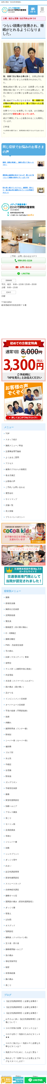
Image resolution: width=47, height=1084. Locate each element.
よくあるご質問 (12, 457)
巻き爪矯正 (10, 475)
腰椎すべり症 (11, 896)
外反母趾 (9, 675)
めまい (8, 866)
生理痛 (8, 770)
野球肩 (8, 776)
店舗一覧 (9, 505)
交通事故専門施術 (13, 451)
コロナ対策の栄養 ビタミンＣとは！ (22, 1028)
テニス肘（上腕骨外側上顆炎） (19, 669)
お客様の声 (10, 481)
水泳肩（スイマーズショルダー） (20, 681)
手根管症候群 (11, 788)
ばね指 (8, 919)
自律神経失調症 (12, 890)
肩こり (8, 985)
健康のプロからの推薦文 (16, 469)
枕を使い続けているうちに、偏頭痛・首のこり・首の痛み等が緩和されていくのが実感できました (18, 190)
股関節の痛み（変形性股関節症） (20, 902)
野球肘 (8, 735)
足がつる (9, 693)
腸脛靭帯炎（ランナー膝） (17, 729)
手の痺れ (9, 651)
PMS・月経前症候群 (14, 645)
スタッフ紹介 (11, 439)
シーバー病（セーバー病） (17, 740)
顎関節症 (9, 931)
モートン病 (10, 824)
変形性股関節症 (12, 800)
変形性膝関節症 (12, 878)
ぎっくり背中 (11, 860)
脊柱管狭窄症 (11, 961)
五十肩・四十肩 (12, 943)
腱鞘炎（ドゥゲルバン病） (17, 937)
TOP (8, 433)
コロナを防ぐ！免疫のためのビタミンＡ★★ (23, 1035)
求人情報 (9, 511)
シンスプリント (12, 854)
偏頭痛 (8, 746)
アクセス (9, 463)
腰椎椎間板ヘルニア (14, 949)
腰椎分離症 (10, 639)
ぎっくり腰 (10, 908)
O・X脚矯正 (11, 633)
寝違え (8, 913)
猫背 (7, 967)
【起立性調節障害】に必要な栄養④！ (22, 1001)
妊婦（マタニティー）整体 (17, 657)
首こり (8, 818)
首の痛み (9, 955)
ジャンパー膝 (11, 842)
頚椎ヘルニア (11, 806)
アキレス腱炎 (11, 812)
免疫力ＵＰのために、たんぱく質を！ (22, 1052)
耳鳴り (8, 836)
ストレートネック (13, 884)
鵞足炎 (8, 621)
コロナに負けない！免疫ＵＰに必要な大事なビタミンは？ (23, 1044)
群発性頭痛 (10, 603)
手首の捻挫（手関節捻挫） (17, 711)
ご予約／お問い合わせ (15, 487)
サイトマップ (11, 499)
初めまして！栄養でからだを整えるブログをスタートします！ (23, 1059)
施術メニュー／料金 (14, 445)
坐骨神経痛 (10, 973)
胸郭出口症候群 (12, 609)
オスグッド (10, 925)
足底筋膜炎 (10, 830)
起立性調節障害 (12, 872)
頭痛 (7, 848)
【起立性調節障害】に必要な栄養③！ (22, 1007)
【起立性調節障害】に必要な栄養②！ (22, 1013)
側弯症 (8, 663)
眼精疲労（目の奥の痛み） (17, 627)
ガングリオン (11, 782)
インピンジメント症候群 (16, 699)
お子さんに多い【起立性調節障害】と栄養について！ (23, 1020)
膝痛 (7, 794)
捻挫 (7, 717)
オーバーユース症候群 (15, 705)
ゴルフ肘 (9, 752)
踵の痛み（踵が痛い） (15, 687)
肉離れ (8, 723)
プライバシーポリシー (15, 517)
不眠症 (8, 764)
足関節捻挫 (10, 615)
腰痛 (7, 597)
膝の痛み (9, 979)
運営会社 (9, 493)
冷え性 (8, 758)
